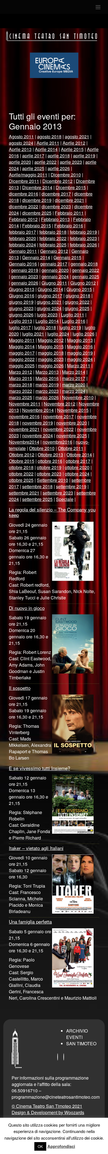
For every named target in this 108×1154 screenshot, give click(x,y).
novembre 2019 (37, 423)
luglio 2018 (45, 327)
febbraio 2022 (52, 238)
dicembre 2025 (37, 213)
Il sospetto (19, 687)
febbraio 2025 (52, 244)
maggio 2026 (51, 365)
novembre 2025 (71, 435)
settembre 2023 (58, 493)
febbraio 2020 (22, 238)
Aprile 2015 (72, 149)
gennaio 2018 (84, 264)
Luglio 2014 (47, 321)
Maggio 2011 (22, 340)
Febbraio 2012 (23, 219)
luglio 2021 (33, 334)
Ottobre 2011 (70, 448)
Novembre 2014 (38, 410)
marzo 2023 (47, 391)
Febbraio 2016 (68, 225)
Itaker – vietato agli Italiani (36, 847)
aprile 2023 (71, 162)
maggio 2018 (51, 353)
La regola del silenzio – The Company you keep (52, 512)
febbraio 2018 (52, 232)
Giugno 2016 (21, 295)
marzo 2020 (73, 384)
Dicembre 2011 (24, 181)
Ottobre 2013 (50, 454)
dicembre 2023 (56, 206)
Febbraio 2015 (36, 225)
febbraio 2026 (83, 244)
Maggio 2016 (80, 346)
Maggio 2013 (80, 340)
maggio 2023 (51, 359)
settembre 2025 (37, 499)
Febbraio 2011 (69, 213)
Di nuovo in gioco (27, 607)
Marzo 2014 (73, 372)
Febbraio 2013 (55, 219)
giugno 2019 (21, 302)
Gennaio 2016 (23, 264)
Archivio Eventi (77, 1034)
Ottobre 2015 (21, 461)
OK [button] (40, 1146)
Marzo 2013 (47, 372)
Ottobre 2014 (79, 454)
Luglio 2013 (20, 321)
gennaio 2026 (24, 283)
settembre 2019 (71, 486)
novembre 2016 (24, 416)
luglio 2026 (83, 334)
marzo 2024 (73, 391)
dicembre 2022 (23, 206)
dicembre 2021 (69, 200)
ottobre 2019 (49, 467)
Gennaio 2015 (67, 257)
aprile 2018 (59, 155)
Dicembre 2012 (57, 181)
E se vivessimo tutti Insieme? (39, 768)
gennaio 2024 (55, 276)
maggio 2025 (22, 365)
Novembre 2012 (59, 404)
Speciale (64, 499)
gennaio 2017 (53, 264)
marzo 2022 (20, 391)
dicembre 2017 (56, 194)
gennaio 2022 (85, 270)
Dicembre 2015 (71, 187)
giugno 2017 (50, 295)
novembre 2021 (24, 429)
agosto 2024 (21, 143)
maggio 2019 (80, 353)
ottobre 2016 (50, 461)
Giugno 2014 (50, 289)
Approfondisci (61, 1146)
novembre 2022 (58, 429)
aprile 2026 (59, 168)
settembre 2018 (37, 486)
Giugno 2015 (79, 289)
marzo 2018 (20, 384)
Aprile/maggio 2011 (28, 174)
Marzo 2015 (20, 378)
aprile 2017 (33, 155)
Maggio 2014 (22, 346)
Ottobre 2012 (21, 454)
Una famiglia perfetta (30, 921)
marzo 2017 (73, 378)
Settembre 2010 (52, 480)
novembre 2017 (58, 416)
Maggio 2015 (51, 346)
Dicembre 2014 (37, 187)
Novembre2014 (24, 442)
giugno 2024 (49, 308)
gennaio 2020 (55, 270)
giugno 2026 (21, 314)
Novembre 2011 (24, 404)
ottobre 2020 (77, 467)
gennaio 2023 (24, 276)
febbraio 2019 (83, 232)
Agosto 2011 (21, 136)
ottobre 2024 (77, 474)
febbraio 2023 (83, 238)
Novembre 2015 (73, 410)
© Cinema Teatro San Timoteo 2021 (47, 1106)
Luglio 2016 (73, 321)
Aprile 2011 (48, 143)
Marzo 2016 (47, 378)
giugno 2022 (77, 302)
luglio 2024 (58, 334)
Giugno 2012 (83, 283)
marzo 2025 (20, 397)
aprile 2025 (33, 168)
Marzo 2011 (78, 365)
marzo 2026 (47, 397)
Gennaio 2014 (36, 257)
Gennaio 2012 (54, 251)
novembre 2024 (37, 435)
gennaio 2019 (24, 270)
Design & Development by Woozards (48, 1112)
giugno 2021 (49, 302)
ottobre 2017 (78, 461)
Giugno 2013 (21, 289)
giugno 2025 (77, 308)
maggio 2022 (22, 359)
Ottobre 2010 (42, 448)
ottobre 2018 (21, 467)
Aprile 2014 (46, 149)
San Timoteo (81, 1043)
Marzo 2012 (20, 372)
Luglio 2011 (72, 314)
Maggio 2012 (51, 340)
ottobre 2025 (21, 480)
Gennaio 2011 (23, 251)
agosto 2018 (49, 136)
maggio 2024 (80, 359)
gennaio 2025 (85, 276)
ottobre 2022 (21, 474)
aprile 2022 (45, 162)
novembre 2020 (71, 423)
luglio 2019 (70, 327)
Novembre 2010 (78, 397)
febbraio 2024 (22, 244)
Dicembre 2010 (66, 174)
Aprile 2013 (20, 149)
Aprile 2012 (74, 143)
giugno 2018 (78, 295)
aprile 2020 (20, 162)
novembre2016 (57, 442)
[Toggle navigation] (98, 7)
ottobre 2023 (49, 474)
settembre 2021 (24, 493)
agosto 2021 (77, 136)
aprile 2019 (84, 155)
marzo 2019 (47, 384)
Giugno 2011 (54, 283)
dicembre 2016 (23, 194)
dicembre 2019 (37, 200)
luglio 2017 (20, 327)
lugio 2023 (47, 314)
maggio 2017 (22, 353)
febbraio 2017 (22, 232)
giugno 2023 (21, 308)
